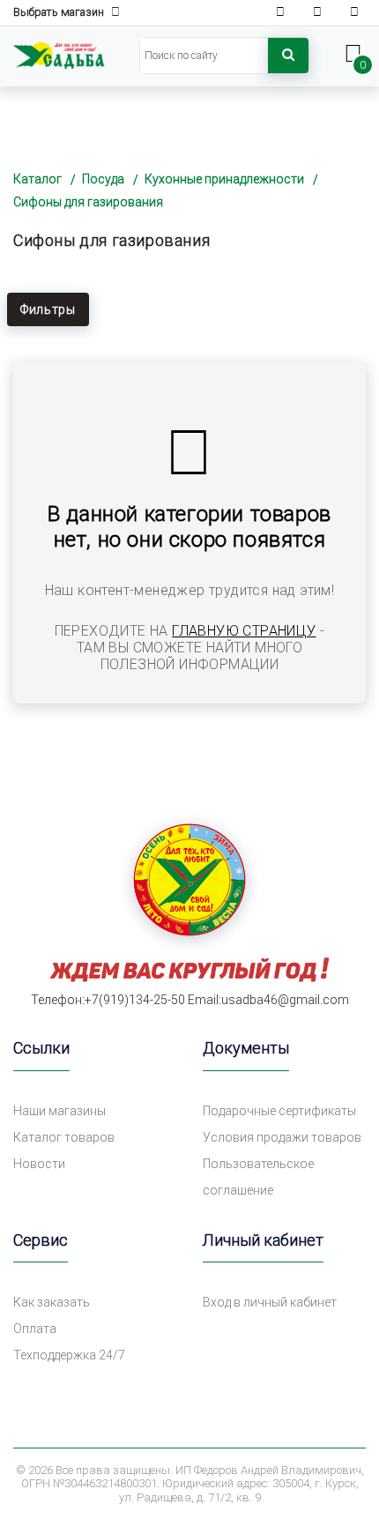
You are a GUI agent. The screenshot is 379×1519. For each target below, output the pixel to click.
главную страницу (244, 630)
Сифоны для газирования (88, 202)
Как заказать (51, 1302)
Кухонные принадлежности (224, 179)
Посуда (103, 179)
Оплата (34, 1329)
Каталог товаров (64, 1137)
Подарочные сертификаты (279, 1111)
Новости (39, 1164)
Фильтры (48, 309)
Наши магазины (59, 1111)
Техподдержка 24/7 (69, 1355)
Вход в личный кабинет (270, 1302)
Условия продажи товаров (282, 1137)
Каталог (37, 179)
